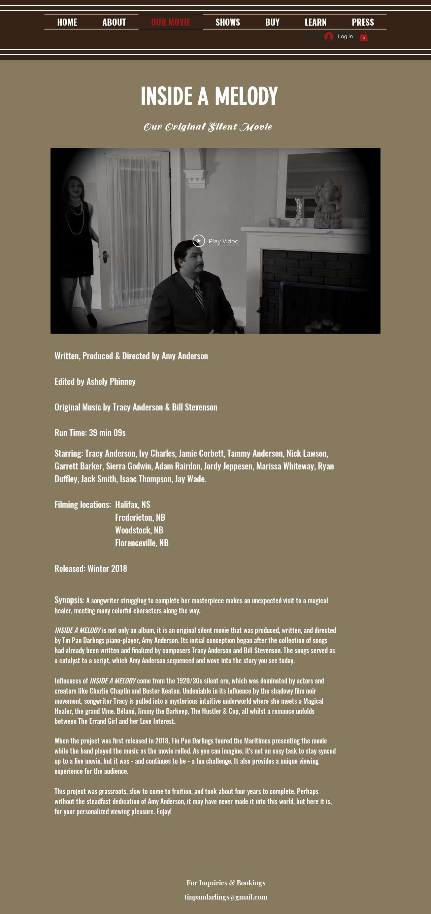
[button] (363, 36)
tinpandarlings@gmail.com (226, 896)
